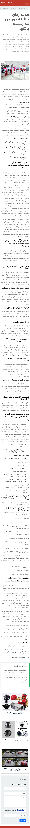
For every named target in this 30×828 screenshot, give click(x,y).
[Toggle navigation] (26, 3)
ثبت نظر (23, 820)
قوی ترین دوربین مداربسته (15, 713)
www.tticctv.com (24, 657)
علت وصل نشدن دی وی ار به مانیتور (15, 649)
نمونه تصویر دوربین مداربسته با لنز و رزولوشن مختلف (15, 770)
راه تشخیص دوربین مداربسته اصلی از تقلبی (15, 741)
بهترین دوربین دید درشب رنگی (17, 646)
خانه (27, 8)
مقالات (21, 8)
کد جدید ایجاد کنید (10, 810)
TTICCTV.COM (6, 3)
